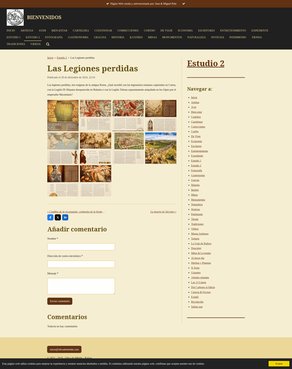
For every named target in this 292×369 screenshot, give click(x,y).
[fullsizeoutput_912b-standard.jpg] (128, 115)
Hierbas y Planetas (201, 262)
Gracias (195, 180)
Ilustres (195, 189)
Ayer (193, 107)
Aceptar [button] (279, 363)
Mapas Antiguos (200, 233)
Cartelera (196, 116)
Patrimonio (197, 214)
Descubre (196, 248)
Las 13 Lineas (198, 282)
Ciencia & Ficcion (201, 292)
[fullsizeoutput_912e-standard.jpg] (63, 148)
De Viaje (196, 136)
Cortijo (195, 131)
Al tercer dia (197, 258)
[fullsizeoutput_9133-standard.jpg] (95, 180)
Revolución (197, 301)
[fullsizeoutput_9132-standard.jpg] (63, 180)
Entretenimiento (199, 151)
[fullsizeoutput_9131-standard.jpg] (160, 148)
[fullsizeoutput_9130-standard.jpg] (128, 148)
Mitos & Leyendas (201, 253)
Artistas (195, 102)
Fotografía (196, 170)
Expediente (197, 155)
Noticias (195, 209)
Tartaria (195, 238)
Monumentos (198, 199)
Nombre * (52, 238)
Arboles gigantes (200, 277)
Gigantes (196, 272)
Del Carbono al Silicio (203, 287)
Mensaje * (52, 273)
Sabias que (197, 306)
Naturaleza (197, 204)
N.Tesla (195, 267)
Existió (195, 296)
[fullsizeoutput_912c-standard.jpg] (160, 115)
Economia (196, 141)
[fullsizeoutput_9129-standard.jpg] (63, 115)
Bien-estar (196, 112)
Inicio (50, 57)
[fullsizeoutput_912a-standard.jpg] (95, 115)
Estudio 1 (196, 160)
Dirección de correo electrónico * (65, 256)
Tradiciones (197, 224)
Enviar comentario (60, 301)
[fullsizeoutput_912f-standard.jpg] (95, 148)
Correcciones (198, 126)
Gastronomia (198, 175)
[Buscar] (48, 44)
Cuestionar (197, 121)
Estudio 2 (62, 57)
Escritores (196, 146)
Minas (194, 194)
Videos (195, 228)
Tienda (194, 219)
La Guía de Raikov (201, 243)
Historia (195, 185)
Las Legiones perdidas (82, 57)
